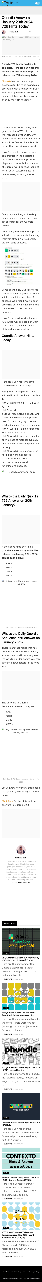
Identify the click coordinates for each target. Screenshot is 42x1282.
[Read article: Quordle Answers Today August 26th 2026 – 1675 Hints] (21, 1106)
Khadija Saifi (13, 32)
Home (24, 1272)
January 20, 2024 (28, 32)
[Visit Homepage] (15, 3)
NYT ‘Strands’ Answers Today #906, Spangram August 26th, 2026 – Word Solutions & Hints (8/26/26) (18, 1235)
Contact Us (15, 1272)
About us (5, 1272)
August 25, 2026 (19, 979)
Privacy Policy (34, 1272)
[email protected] (24, 882)
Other (6, 953)
